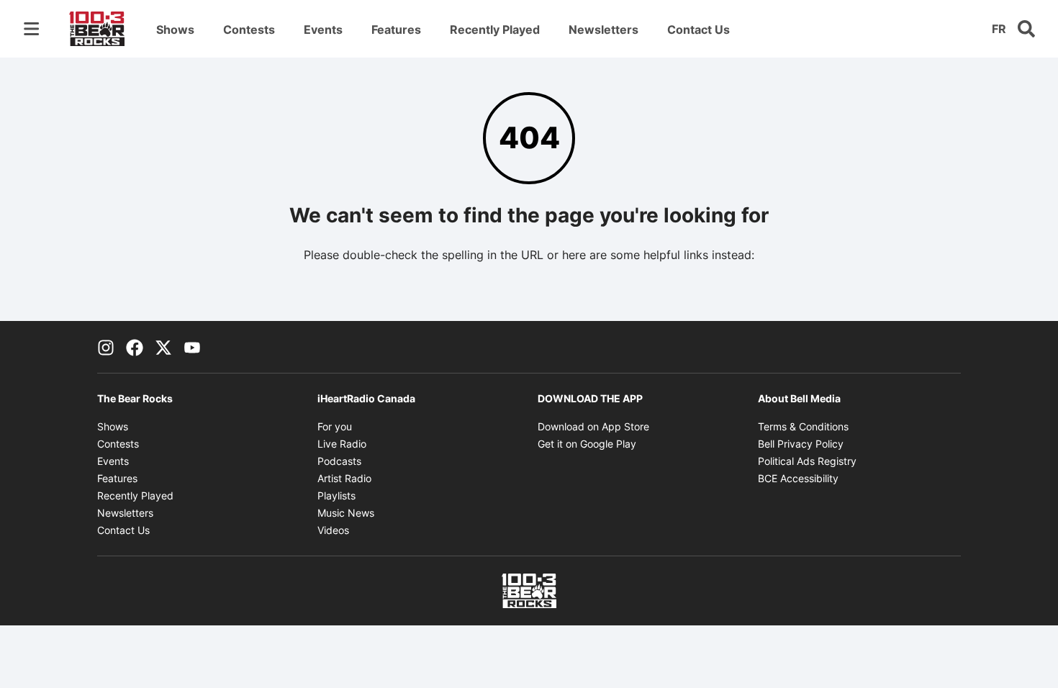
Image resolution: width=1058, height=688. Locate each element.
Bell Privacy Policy (801, 444)
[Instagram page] (105, 347)
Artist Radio (344, 478)
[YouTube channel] (192, 347)
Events (323, 29)
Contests (249, 29)
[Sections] (31, 28)
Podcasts (339, 461)
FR (999, 29)
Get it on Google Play (587, 444)
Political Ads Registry (807, 461)
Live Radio (341, 444)
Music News (345, 513)
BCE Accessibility (798, 478)
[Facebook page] (134, 347)
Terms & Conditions (803, 426)
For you (334, 426)
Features (396, 29)
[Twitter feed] (163, 347)
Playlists (336, 495)
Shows (175, 29)
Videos (333, 530)
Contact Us (698, 29)
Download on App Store (593, 426)
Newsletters (603, 29)
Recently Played (495, 29)
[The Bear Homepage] (97, 29)
